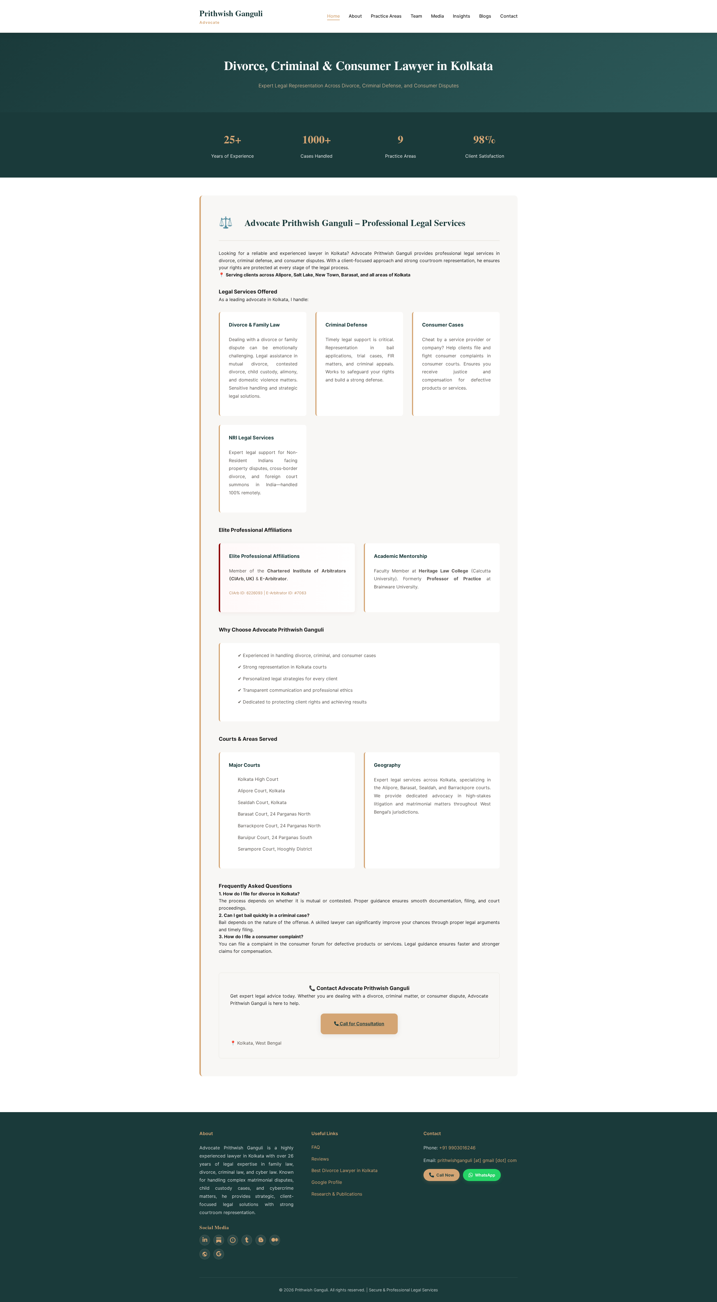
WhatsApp (485, 1175)
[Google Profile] (218, 1254)
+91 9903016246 (457, 1147)
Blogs (485, 16)
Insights (461, 16)
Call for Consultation (361, 1023)
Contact (509, 16)
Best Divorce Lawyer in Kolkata (344, 1170)
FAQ (315, 1147)
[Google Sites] (204, 1254)
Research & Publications (336, 1194)
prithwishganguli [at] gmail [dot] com (477, 1160)
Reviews (320, 1159)
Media (437, 16)
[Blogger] (260, 1240)
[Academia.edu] (232, 1240)
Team (416, 16)
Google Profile (326, 1182)
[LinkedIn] (204, 1240)
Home (333, 16)
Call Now (445, 1175)
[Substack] (218, 1240)
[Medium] (274, 1240)
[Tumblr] (246, 1240)
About (355, 16)
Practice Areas (386, 16)
